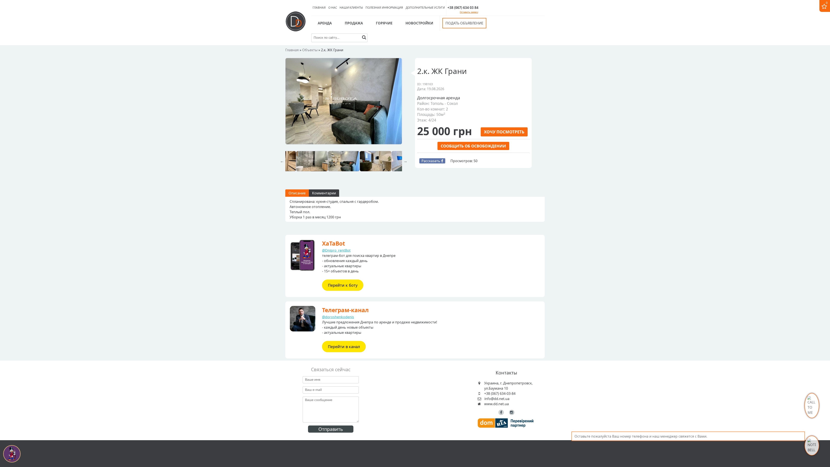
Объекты (310, 50)
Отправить (330, 429)
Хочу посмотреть (504, 131)
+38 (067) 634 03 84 (462, 7)
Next (405, 161)
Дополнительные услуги (425, 8)
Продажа (354, 23)
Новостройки (419, 23)
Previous (282, 161)
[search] (364, 38)
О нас (332, 8)
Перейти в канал (344, 346)
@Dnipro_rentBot (336, 250)
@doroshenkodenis (338, 317)
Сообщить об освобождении (473, 146)
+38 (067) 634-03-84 (500, 393)
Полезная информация (384, 8)
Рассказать (431, 160)
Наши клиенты (351, 8)
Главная (319, 8)
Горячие (384, 23)
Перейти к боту (343, 285)
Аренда (325, 23)
